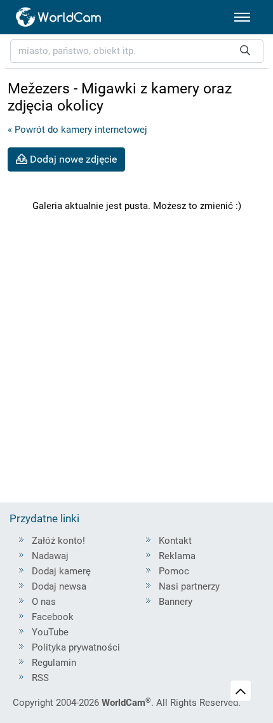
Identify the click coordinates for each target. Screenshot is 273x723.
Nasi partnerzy (189, 586)
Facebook (53, 617)
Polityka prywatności (76, 647)
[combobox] (136, 51)
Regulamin (54, 662)
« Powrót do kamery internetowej (77, 129)
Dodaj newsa (59, 586)
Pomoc (174, 571)
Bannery (175, 601)
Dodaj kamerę (61, 571)
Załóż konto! (58, 540)
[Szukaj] (245, 51)
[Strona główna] (59, 17)
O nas (44, 601)
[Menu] (242, 17)
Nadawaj (50, 556)
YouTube (50, 632)
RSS (40, 678)
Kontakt (175, 540)
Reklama (177, 556)
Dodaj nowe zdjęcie (72, 159)
